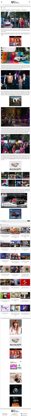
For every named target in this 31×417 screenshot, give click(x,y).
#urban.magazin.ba (24, 413)
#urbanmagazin (24, 415)
